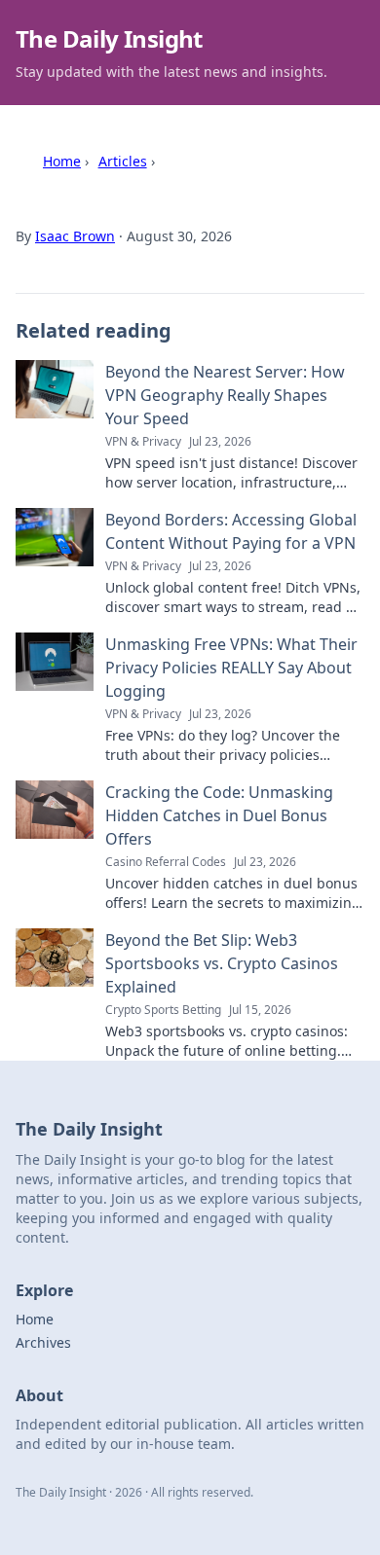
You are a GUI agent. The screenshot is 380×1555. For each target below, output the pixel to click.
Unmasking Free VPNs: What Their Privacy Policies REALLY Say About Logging (231, 667)
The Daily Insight (109, 38)
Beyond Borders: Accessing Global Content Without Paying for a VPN (231, 531)
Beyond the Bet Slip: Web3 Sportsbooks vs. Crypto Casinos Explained (221, 963)
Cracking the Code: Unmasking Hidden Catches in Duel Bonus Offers (219, 815)
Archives (43, 1342)
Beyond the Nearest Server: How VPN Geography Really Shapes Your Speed (225, 395)
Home (62, 161)
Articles (122, 161)
